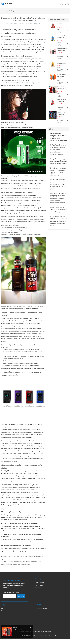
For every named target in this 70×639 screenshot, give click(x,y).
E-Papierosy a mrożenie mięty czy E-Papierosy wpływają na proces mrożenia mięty (58, 171)
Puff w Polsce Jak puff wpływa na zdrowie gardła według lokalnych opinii (58, 210)
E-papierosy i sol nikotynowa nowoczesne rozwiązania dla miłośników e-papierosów (58, 137)
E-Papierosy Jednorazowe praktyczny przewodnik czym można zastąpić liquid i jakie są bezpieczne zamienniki (58, 198)
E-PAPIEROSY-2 (45, 4)
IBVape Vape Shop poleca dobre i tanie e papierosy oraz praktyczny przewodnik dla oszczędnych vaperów (58, 149)
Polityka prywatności (41, 608)
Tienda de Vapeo (54, 635)
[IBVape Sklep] (6, 4)
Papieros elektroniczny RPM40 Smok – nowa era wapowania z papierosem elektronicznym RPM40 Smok (58, 221)
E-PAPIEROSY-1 (54, 4)
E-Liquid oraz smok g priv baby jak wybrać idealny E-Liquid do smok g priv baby (59, 161)
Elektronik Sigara (33, 635)
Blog (60, 4)
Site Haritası (4, 611)
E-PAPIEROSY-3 (36, 4)
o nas (30, 4)
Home (26, 4)
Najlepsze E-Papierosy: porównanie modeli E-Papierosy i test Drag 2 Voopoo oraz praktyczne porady (58, 184)
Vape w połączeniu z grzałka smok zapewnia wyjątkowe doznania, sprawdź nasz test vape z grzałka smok (21, 563)
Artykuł (8, 11)
